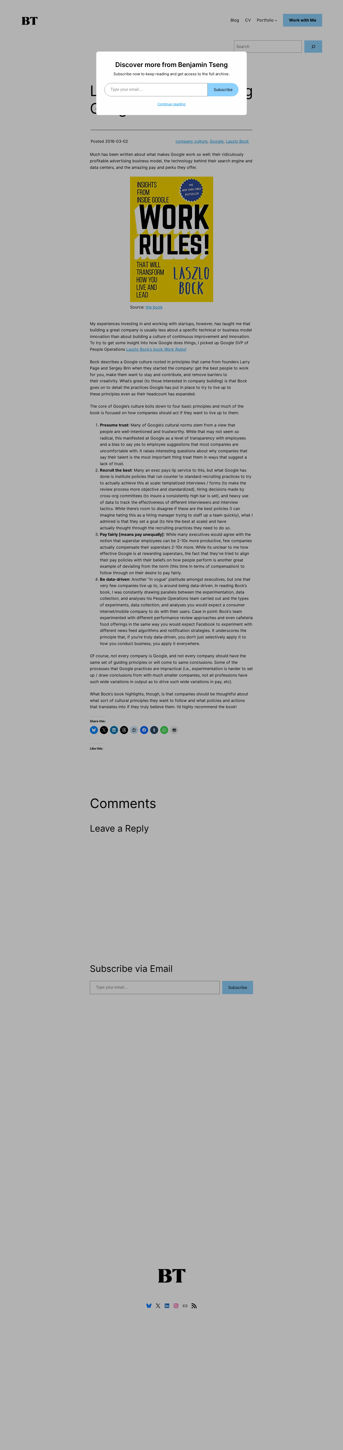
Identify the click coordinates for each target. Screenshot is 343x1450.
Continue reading (171, 104)
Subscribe (223, 89)
